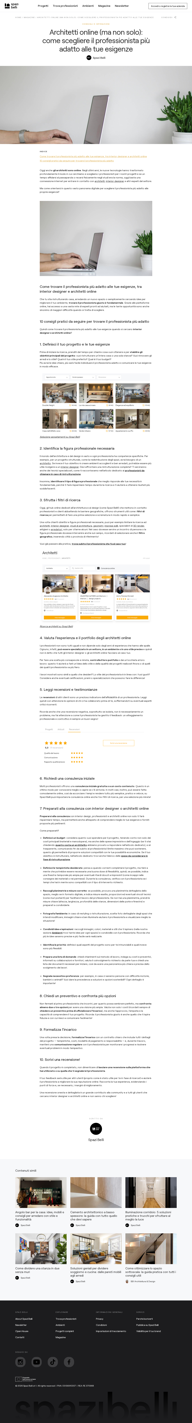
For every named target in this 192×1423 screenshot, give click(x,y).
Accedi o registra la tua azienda (168, 6)
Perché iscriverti (144, 1318)
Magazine (104, 5)
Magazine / (30, 17)
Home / (19, 17)
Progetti (43, 5)
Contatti (19, 1337)
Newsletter (122, 5)
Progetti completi (65, 1331)
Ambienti (88, 5)
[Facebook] (69, 1362)
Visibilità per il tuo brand (148, 1331)
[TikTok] (53, 1362)
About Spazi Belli (23, 1318)
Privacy (99, 1318)
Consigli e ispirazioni (96, 24)
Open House (21, 1331)
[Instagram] (20, 1362)
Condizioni (101, 1324)
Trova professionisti (65, 5)
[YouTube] (37, 1362)
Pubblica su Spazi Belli (147, 1324)
